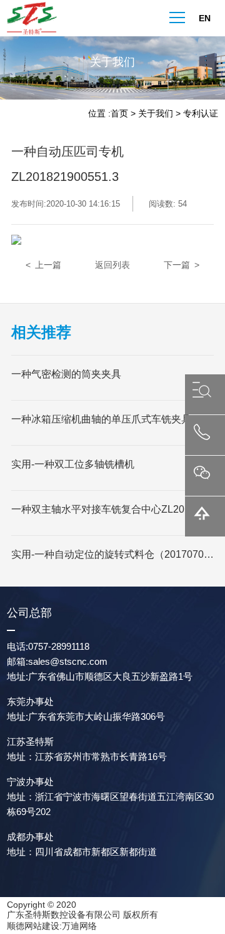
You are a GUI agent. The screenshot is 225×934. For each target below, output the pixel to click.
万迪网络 (79, 926)
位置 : (99, 113)
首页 (119, 113)
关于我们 (155, 113)
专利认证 (200, 113)
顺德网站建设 (33, 926)
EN (205, 18)
